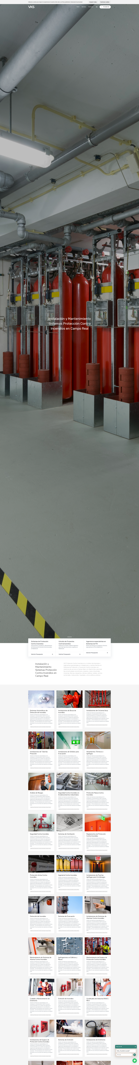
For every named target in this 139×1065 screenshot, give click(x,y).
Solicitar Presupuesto (37, 654)
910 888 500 (106, 7)
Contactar (90, 6)
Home (78, 6)
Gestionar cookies (104, 2)
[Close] (135, 1046)
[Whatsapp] (134, 1060)
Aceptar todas (93, 2)
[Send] (134, 1054)
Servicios (84, 6)
